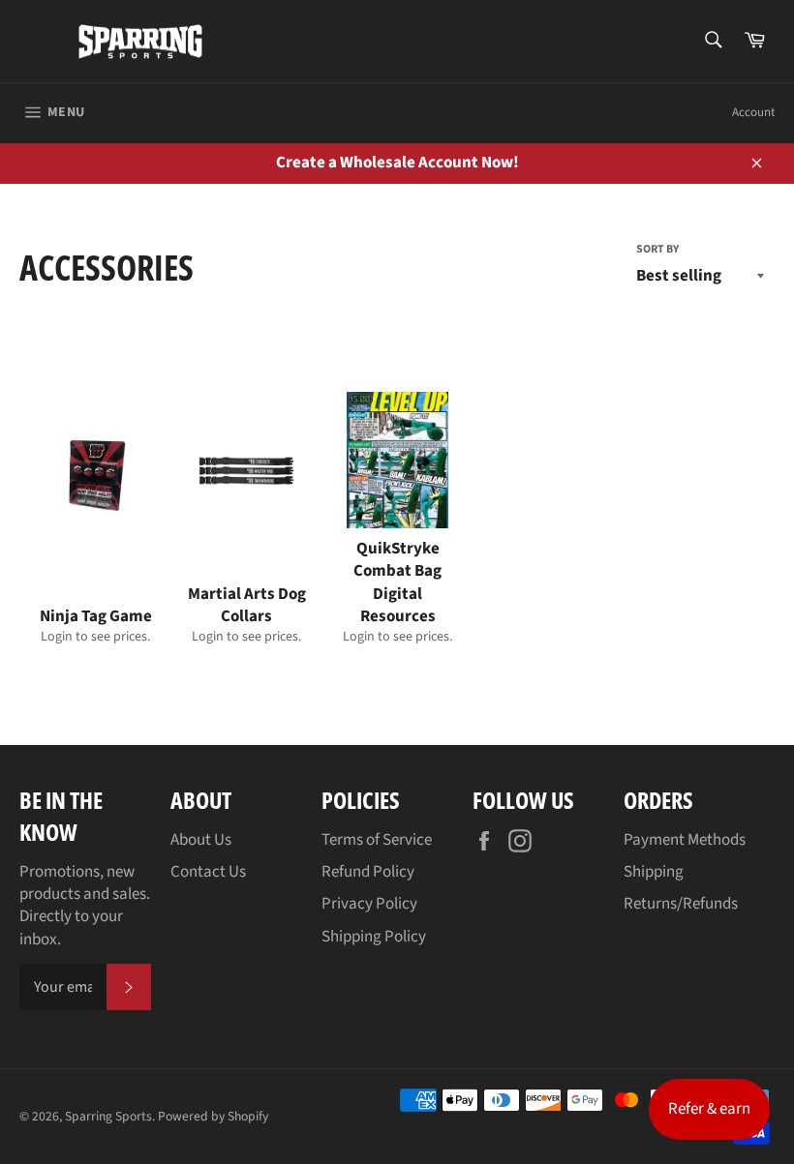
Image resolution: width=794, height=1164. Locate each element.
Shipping (654, 871)
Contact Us (208, 871)
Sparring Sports (108, 1116)
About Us (200, 839)
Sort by (657, 249)
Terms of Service (376, 839)
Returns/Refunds (681, 903)
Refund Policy (367, 871)
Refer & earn (709, 1108)
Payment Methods (685, 839)
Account (753, 112)
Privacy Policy (369, 903)
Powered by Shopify (213, 1116)
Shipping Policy (373, 936)
